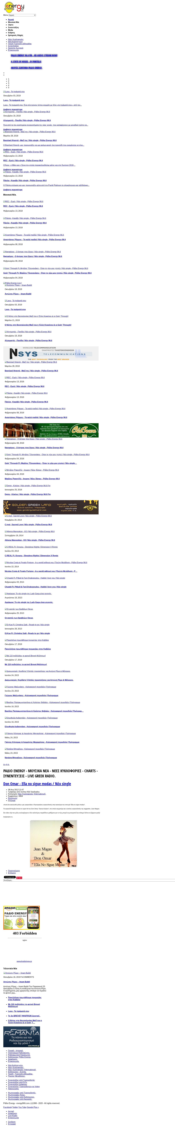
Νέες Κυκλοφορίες (16, 39)
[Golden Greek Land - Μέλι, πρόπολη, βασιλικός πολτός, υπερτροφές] (51, 514)
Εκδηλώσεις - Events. (17, 1072)
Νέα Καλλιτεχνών (15, 42)
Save (20, 878)
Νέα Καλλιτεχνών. (15, 1065)
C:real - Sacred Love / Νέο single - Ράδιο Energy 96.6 (28, 525)
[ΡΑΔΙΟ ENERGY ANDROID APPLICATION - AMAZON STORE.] (21, 929)
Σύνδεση (11, 1122)
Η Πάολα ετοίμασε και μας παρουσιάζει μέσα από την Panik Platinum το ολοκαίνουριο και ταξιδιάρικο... (46, 185)
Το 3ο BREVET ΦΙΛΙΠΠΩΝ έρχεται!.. (24, 1016)
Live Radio (12, 1116)
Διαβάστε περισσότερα (12, 109)
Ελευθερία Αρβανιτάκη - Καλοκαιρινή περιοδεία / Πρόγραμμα (32, 727)
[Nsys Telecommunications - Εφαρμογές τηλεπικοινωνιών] (51, 360)
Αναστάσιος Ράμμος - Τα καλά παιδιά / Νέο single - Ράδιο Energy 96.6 (34, 240)
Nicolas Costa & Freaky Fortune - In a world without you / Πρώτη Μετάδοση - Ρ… (41, 571)
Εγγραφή (12, 1124)
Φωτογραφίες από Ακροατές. (20, 1099)
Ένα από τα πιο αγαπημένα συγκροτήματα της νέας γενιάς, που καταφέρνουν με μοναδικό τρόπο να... (45, 125)
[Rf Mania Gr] (21, 1047)
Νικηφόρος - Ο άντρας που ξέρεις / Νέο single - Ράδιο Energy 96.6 (32, 256)
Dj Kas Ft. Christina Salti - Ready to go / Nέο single (27, 633)
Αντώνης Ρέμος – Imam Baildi (18, 294)
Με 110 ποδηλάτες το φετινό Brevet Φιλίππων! (26, 664)
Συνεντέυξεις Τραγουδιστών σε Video (24, 1087)
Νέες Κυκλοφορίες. (16, 1068)
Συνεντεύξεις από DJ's (17, 1082)
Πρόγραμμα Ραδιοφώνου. (19, 1053)
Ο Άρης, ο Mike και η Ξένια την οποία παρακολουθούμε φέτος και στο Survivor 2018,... (39, 165)
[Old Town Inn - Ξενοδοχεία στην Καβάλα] (51, 437)
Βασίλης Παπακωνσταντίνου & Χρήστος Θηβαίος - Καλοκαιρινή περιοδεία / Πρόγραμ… (44, 711)
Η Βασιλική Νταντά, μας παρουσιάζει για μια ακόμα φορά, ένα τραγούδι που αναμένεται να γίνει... (43, 145)
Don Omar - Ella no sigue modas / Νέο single (37, 783)
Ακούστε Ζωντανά (15, 48)
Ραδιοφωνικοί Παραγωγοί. (19, 1055)
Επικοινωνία (13, 50)
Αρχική (11, 19)
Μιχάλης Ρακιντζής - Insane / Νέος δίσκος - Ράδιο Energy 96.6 (32, 479)
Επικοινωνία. (13, 1061)
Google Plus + (33, 1107)
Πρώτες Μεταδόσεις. (16, 1076)
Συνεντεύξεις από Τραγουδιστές (21, 1080)
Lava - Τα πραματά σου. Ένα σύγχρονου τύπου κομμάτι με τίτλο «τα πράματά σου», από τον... (42, 105)
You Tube (22, 1107)
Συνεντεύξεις (13, 46)
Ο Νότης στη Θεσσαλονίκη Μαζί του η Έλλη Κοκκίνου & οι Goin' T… (25, 1022)
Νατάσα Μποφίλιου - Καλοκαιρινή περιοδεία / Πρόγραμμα (31, 758)
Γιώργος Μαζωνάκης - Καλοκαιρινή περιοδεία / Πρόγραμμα (31, 696)
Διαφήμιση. (13, 1059)
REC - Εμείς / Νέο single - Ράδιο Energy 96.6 (23, 161)
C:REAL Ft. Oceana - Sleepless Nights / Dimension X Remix (31, 556)
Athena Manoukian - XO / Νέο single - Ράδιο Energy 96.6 (30, 540)
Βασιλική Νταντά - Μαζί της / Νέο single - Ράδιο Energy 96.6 (30, 140)
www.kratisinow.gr (24, 961)
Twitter (15, 1107)
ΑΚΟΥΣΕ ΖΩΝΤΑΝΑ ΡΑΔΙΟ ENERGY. (26, 67)
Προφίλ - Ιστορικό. (15, 1051)
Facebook (7, 1107)
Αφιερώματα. (13, 1089)
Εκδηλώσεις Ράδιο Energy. (19, 1057)
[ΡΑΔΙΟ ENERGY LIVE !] (12, 283)
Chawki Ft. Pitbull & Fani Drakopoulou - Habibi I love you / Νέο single (35, 587)
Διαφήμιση (12, 1113)
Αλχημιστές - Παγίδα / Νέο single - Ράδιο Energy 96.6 (27, 120)
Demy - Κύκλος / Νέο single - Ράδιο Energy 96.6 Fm (28, 494)
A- (9, 765)
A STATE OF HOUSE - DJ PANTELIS (26, 61)
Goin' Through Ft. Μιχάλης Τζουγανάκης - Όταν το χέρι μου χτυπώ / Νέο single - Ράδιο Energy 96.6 (47, 273)
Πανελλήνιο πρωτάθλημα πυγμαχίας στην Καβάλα (28, 649)
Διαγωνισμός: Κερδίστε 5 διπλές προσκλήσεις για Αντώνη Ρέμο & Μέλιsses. (39, 680)
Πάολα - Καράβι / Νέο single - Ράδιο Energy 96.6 (25, 181)
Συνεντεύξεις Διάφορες (17, 1084)
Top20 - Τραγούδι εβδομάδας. (20, 1074)
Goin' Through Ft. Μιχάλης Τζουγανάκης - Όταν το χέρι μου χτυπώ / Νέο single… (41, 463)
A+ (4, 765)
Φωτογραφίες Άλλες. (16, 1095)
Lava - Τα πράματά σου (13, 100)
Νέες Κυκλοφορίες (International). (32, 794)
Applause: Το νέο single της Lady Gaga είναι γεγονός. (29, 602)
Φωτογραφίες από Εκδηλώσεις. (21, 1097)
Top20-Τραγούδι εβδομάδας (20, 44)
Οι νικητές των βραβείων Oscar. (19, 618)
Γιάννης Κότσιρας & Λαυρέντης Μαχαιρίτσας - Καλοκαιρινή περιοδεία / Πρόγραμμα (42, 742)
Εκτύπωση (12, 798)
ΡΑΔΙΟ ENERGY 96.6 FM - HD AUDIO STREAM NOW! (34, 55)
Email (12, 801)
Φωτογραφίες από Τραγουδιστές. (22, 1093)
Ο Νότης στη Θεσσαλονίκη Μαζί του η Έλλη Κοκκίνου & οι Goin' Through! (38, 325)
